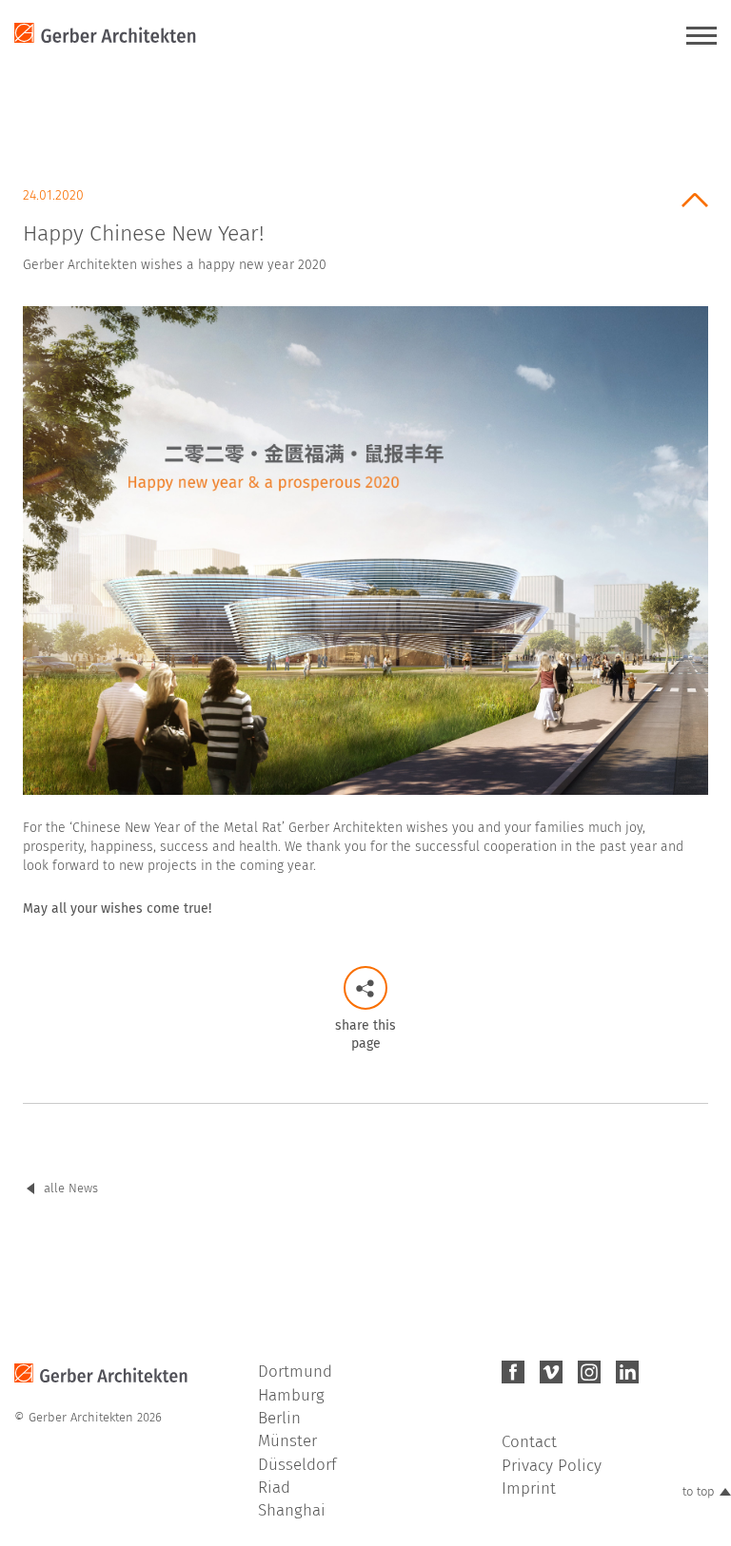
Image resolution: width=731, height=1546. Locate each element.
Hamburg (291, 1395)
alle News (71, 1188)
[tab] (365, 224)
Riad (274, 1488)
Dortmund (295, 1372)
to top (698, 1491)
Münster (287, 1441)
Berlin (279, 1418)
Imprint (529, 1488)
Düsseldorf (297, 1465)
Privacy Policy (552, 1466)
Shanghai (292, 1510)
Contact (529, 1442)
